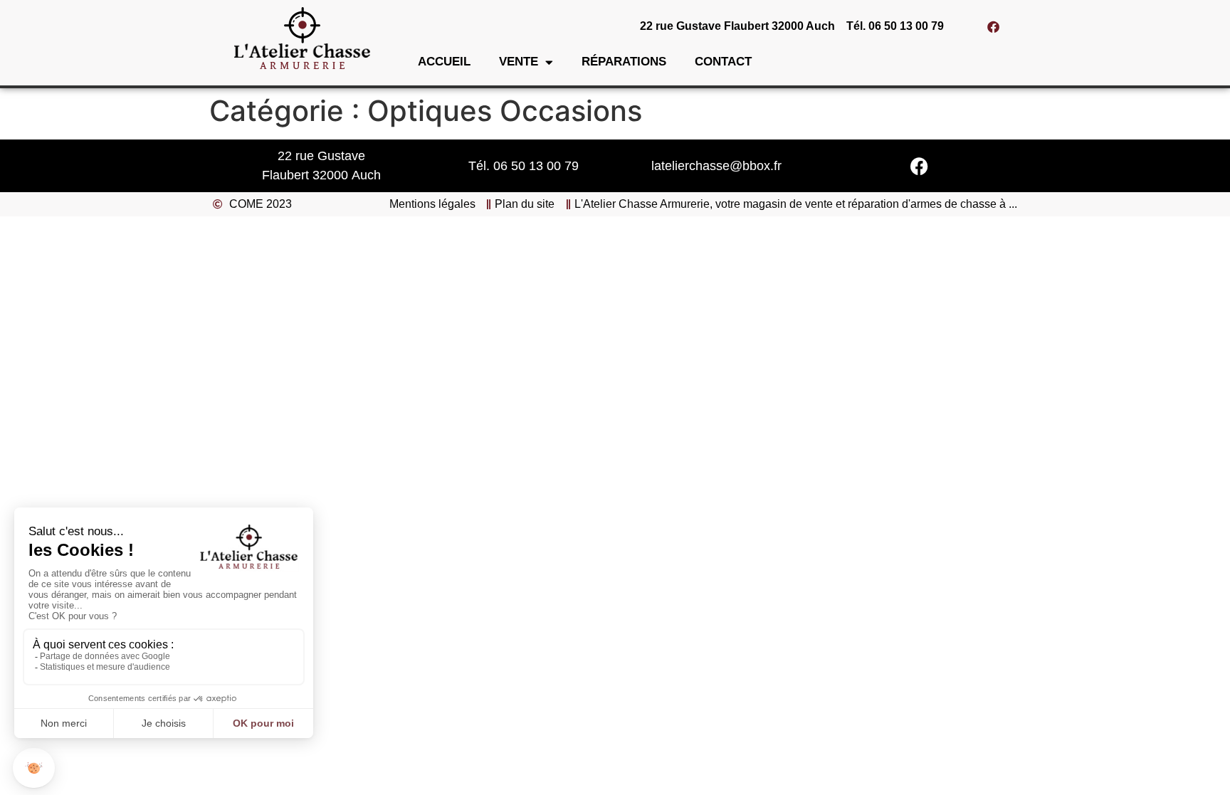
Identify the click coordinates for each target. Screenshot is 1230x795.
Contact (723, 61)
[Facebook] (994, 26)
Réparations (624, 61)
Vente (518, 61)
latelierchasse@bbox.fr (716, 166)
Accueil (444, 61)
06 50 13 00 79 (536, 166)
